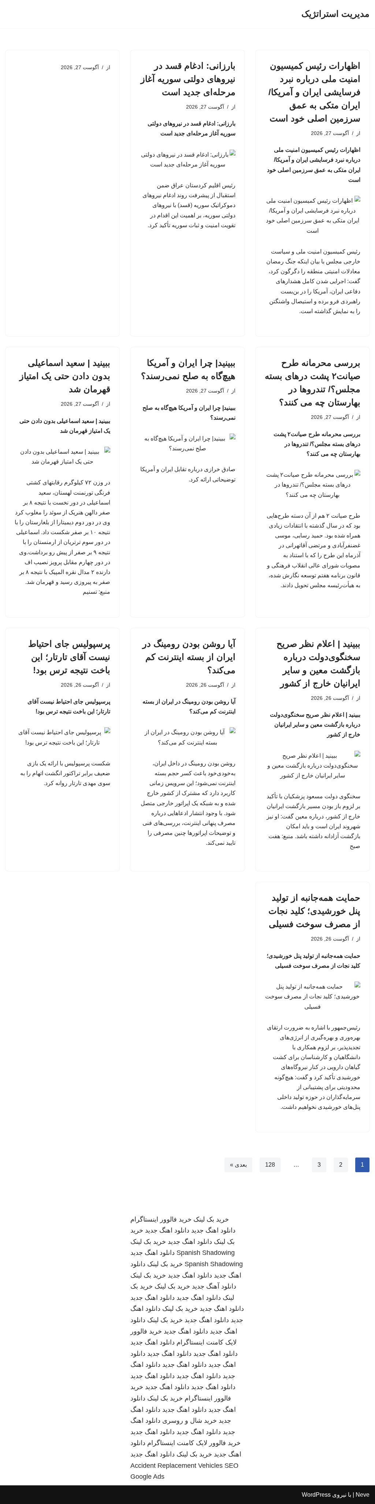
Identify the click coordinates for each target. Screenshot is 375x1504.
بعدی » (238, 1165)
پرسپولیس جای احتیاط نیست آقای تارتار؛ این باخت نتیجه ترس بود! (69, 657)
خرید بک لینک (211, 1219)
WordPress (316, 1495)
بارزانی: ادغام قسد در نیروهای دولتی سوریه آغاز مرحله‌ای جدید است (188, 79)
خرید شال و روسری (189, 1420)
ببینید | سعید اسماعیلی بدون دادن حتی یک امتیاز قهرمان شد (64, 376)
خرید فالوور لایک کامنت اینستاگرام (194, 1443)
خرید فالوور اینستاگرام (161, 1219)
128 (270, 1165)
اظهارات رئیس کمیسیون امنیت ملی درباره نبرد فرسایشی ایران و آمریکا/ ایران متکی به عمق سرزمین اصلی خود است (314, 92)
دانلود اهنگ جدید (213, 1230)
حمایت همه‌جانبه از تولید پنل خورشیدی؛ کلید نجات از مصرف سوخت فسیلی (314, 911)
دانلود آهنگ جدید (214, 1286)
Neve (363, 1495)
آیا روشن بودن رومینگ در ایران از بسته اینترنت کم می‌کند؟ (188, 657)
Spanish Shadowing (206, 1252)
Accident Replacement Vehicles (176, 1465)
